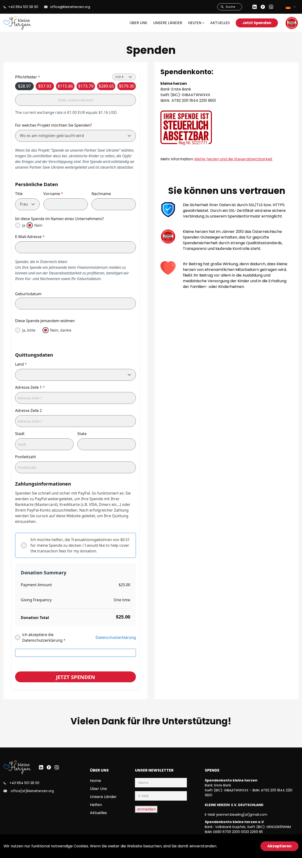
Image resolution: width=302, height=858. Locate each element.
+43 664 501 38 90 (24, 783)
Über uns (138, 23)
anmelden (146, 809)
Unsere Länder (167, 23)
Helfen (96, 804)
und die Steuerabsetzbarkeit (233, 159)
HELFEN (194, 23)
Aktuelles (220, 23)
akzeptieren (279, 846)
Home (95, 780)
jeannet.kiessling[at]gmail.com (241, 814)
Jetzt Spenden (256, 23)
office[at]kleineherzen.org (32, 791)
